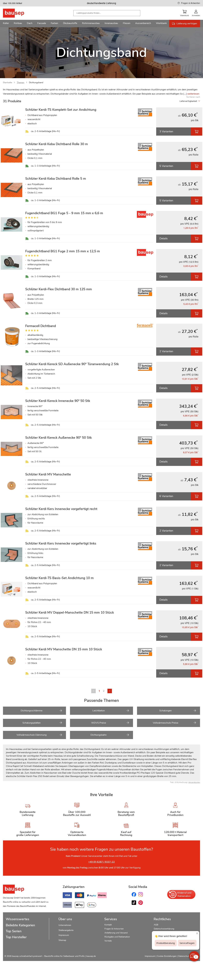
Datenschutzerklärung (164, 928)
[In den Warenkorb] (196, 131)
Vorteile (108, 940)
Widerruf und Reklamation (184, 894)
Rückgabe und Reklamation (117, 936)
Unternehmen (65, 925)
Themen (20, 82)
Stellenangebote (66, 930)
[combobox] (106, 13)
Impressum (64, 935)
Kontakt (108, 924)
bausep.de (91, 956)
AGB (156, 924)
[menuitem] (6, 23)
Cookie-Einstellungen (166, 956)
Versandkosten (194, 782)
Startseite (7, 82)
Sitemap (62, 940)
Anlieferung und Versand (116, 932)
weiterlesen (193, 93)
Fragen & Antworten (190, 2)
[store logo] (18, 13)
